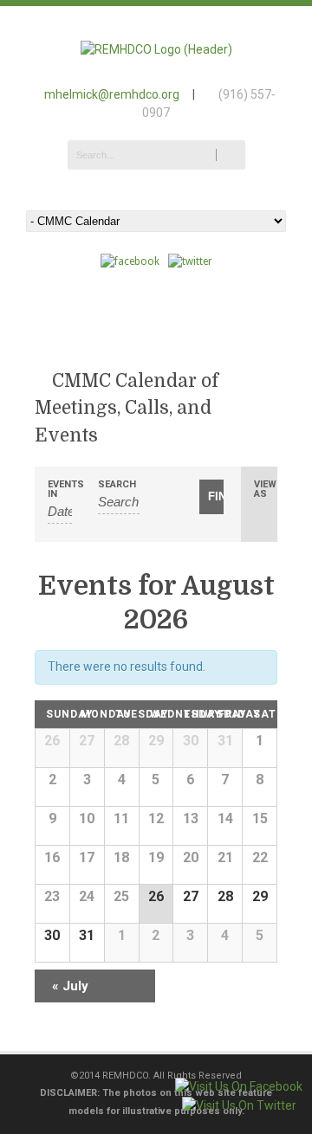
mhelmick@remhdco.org (111, 94)
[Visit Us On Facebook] (238, 1086)
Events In (60, 489)
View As (265, 489)
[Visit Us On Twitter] (238, 1105)
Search (117, 484)
